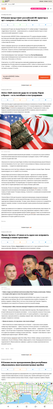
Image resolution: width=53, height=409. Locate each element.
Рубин (12, 348)
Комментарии (26, 85)
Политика (3, 221)
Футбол (7, 348)
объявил (35, 188)
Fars (18, 169)
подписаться (44, 77)
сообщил (11, 106)
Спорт (2, 348)
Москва (10, 4)
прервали (14, 338)
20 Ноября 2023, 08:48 (6, 14)
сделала (33, 212)
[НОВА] (38, 9)
